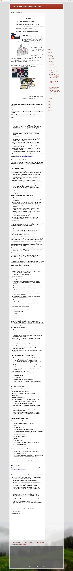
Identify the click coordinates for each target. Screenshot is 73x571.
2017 (49, 106)
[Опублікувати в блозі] (30, 508)
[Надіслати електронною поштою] (28, 508)
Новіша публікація (15, 542)
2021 (49, 100)
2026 (49, 49)
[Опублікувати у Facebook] (32, 508)
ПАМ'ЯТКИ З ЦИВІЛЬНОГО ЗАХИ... (54, 77)
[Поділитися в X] (31, 508)
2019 (49, 103)
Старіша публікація (39, 542)
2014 (49, 110)
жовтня (50, 59)
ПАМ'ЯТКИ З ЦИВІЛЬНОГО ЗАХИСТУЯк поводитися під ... (55, 75)
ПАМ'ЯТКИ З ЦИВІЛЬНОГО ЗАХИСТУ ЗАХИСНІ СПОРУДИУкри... (54, 88)
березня (50, 64)
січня (50, 98)
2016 (49, 107)
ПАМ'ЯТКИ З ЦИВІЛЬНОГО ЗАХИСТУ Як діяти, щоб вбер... (55, 79)
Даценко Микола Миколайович (26, 7)
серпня (50, 61)
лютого (50, 96)
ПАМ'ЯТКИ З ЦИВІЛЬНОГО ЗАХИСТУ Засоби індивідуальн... (55, 91)
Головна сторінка (27, 542)
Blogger (44, 566)
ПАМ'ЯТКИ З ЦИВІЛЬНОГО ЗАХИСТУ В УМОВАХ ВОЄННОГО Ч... (54, 68)
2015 (49, 109)
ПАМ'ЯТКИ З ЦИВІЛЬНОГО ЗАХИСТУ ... (54, 82)
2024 (49, 52)
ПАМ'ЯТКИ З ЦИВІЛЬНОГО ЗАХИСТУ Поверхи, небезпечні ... (55, 94)
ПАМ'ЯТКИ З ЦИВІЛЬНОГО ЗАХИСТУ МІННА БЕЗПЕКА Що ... (55, 85)
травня (50, 62)
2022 (49, 55)
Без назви (50, 70)
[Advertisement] (30, 10)
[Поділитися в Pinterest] (33, 508)
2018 (49, 104)
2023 (49, 53)
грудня (50, 56)
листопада (51, 58)
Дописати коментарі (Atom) (22, 544)
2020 (49, 101)
